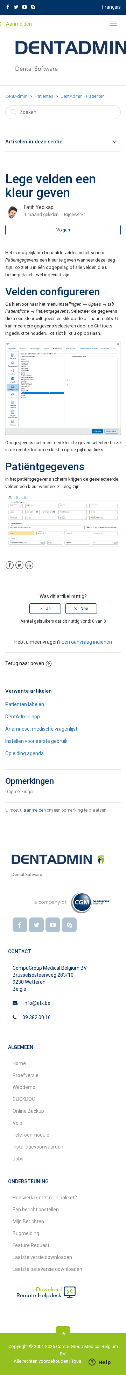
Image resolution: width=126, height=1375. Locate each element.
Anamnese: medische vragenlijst (41, 729)
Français (111, 7)
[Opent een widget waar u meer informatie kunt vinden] (99, 1362)
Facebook (9, 565)
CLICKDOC (24, 1099)
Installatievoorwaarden (38, 1147)
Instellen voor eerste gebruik (36, 741)
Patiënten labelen (24, 704)
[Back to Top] (63, 1333)
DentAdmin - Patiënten (83, 96)
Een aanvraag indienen (87, 642)
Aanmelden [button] (19, 24)
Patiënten (44, 96)
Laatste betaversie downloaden (47, 1269)
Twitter (19, 565)
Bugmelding (26, 1233)
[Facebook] (20, 924)
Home (19, 1063)
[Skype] (69, 924)
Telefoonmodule (31, 1135)
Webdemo (24, 1087)
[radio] (45, 608)
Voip (17, 1123)
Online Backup (28, 1111)
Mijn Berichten (28, 1221)
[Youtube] (53, 924)
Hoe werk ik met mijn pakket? (45, 1197)
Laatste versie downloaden (42, 1257)
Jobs (18, 1158)
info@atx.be (36, 1003)
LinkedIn (29, 565)
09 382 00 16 (36, 1017)
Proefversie (25, 1075)
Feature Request (31, 1245)
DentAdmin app (22, 716)
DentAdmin (16, 96)
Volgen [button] (63, 230)
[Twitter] (36, 924)
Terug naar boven (24, 663)
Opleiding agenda (24, 753)
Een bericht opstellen (36, 1209)
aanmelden (34, 810)
